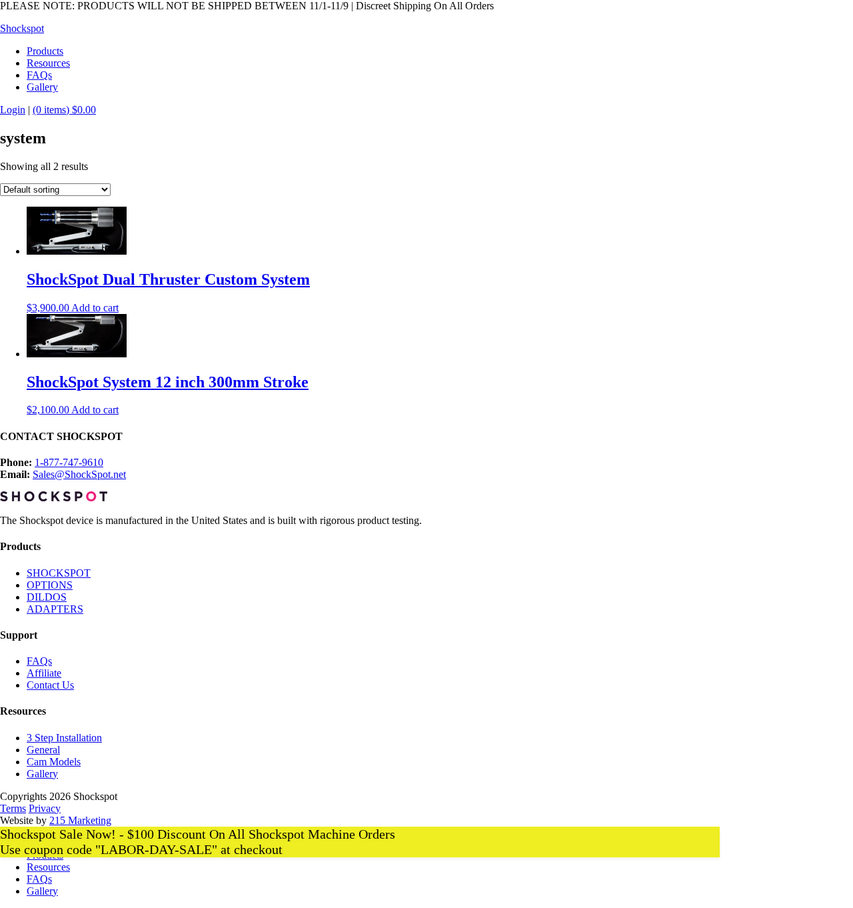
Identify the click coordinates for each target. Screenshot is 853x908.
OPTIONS (50, 585)
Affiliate (44, 673)
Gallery (42, 773)
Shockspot (22, 28)
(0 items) (64, 109)
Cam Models (54, 761)
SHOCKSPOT (59, 573)
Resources (48, 867)
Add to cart (95, 307)
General (43, 749)
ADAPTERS (55, 609)
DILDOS (47, 597)
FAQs (39, 661)
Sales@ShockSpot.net (79, 474)
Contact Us (50, 685)
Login (12, 109)
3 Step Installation (64, 737)
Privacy (45, 808)
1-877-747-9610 (69, 462)
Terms (13, 808)
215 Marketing (80, 820)
